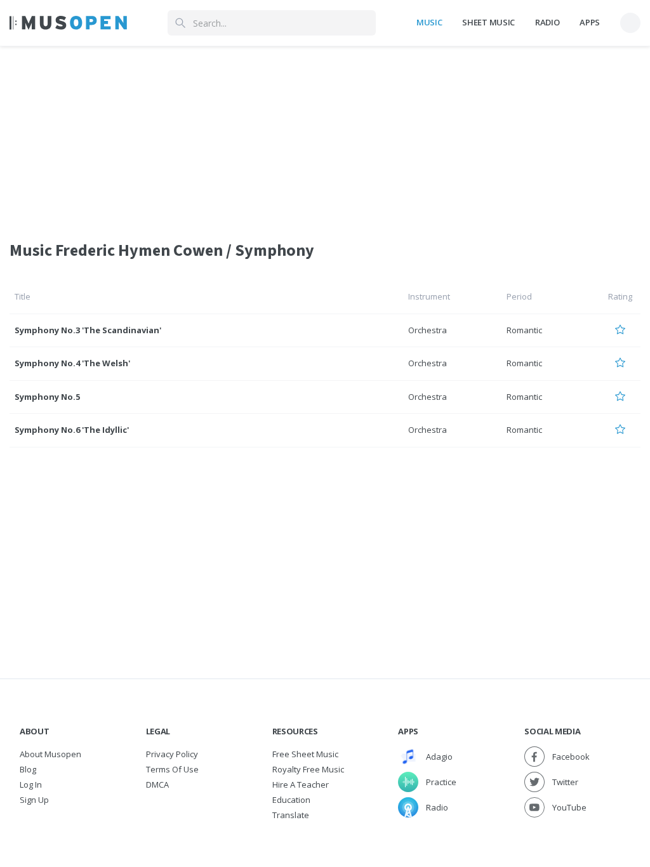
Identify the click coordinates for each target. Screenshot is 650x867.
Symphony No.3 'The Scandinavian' (88, 330)
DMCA (157, 784)
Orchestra (427, 330)
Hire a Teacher (300, 784)
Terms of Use (172, 769)
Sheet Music (488, 22)
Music (429, 22)
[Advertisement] (325, 135)
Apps (590, 22)
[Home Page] (68, 23)
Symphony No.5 (47, 396)
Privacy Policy (172, 754)
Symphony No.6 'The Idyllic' (72, 429)
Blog (28, 769)
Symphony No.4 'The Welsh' (72, 363)
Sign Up (34, 799)
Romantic (524, 330)
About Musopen (50, 754)
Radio (547, 22)
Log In (31, 784)
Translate (290, 815)
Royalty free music (308, 769)
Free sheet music (305, 754)
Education (291, 799)
